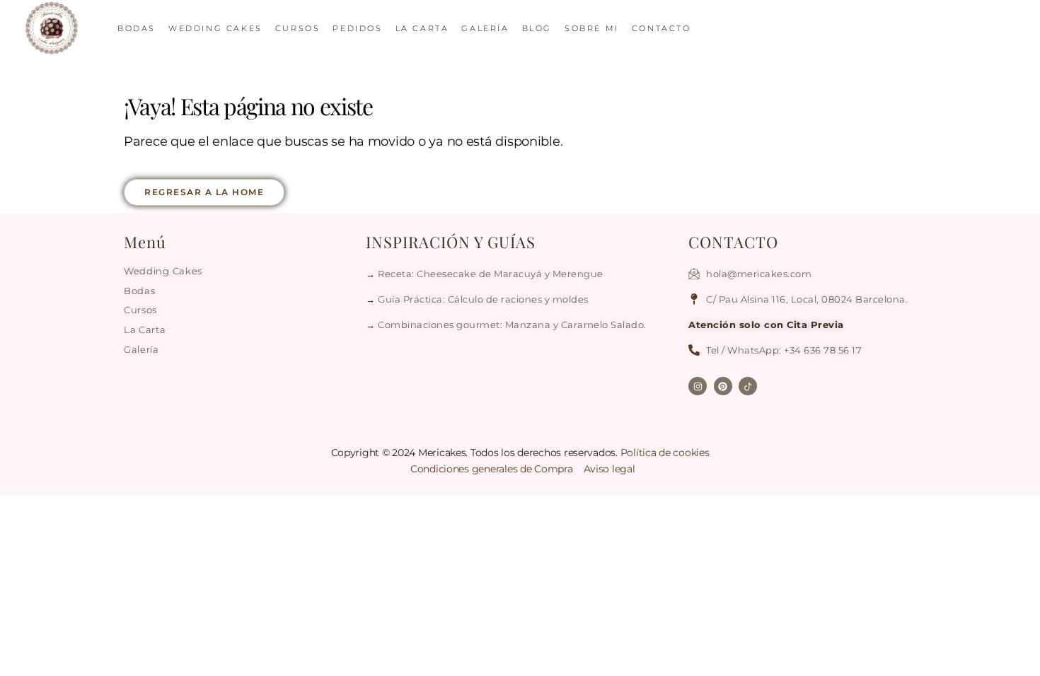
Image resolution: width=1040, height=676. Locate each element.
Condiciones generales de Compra (492, 468)
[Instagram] (697, 386)
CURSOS (297, 28)
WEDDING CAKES (215, 28)
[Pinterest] (723, 386)
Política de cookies (665, 452)
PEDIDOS (357, 28)
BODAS (136, 28)
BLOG (537, 28)
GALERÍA (485, 28)
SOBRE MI (592, 28)
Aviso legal (609, 468)
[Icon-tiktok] (748, 386)
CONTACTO (661, 28)
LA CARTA (422, 28)
